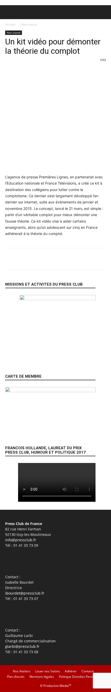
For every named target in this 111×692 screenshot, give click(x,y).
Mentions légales (41, 676)
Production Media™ (57, 685)
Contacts (88, 671)
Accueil (10, 24)
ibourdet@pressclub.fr (24, 593)
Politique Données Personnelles (81, 676)
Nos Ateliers (21, 671)
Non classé (29, 24)
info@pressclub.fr (20, 539)
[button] (9, 12)
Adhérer (71, 671)
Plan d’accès (16, 676)
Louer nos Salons (47, 671)
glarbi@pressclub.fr (22, 646)
